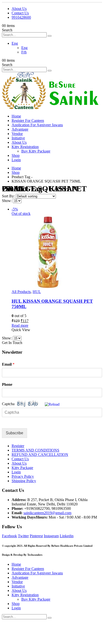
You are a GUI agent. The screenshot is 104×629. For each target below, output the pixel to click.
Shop (16, 155)
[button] (52, 404)
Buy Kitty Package (35, 151)
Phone (7, 384)
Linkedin (67, 536)
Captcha (8, 404)
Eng (15, 43)
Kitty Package (22, 468)
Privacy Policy (23, 476)
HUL (37, 292)
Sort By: (9, 196)
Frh (24, 52)
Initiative (18, 138)
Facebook (9, 536)
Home (16, 116)
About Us (19, 9)
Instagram (51, 536)
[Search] (50, 36)
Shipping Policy (24, 481)
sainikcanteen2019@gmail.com (47, 513)
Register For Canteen (28, 120)
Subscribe (14, 433)
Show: (7, 201)
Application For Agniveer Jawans (37, 125)
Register (18, 446)
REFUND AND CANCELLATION (40, 455)
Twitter (23, 536)
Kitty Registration (25, 147)
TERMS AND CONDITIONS (35, 450)
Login (16, 160)
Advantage (20, 129)
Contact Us (20, 13)
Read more (20, 325)
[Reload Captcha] (52, 404)
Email (8, 364)
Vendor (17, 134)
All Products (21, 292)
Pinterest (36, 536)
